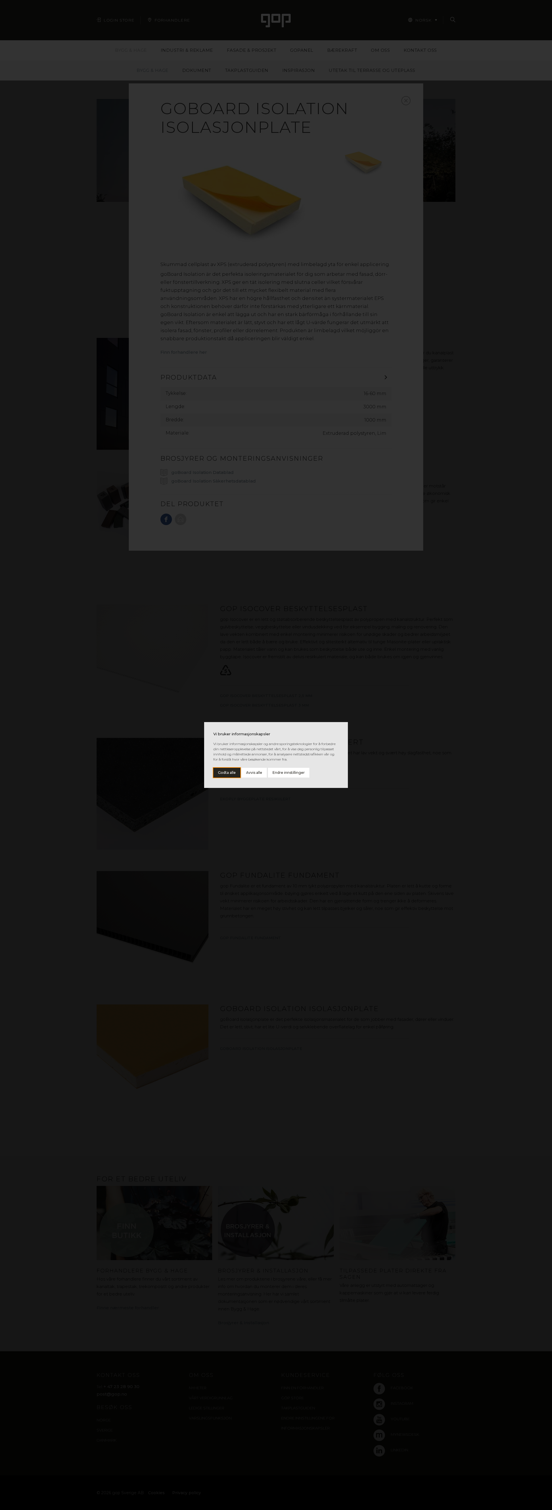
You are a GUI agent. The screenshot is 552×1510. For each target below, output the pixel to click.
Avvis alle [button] (254, 772)
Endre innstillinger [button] (289, 772)
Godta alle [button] (227, 772)
